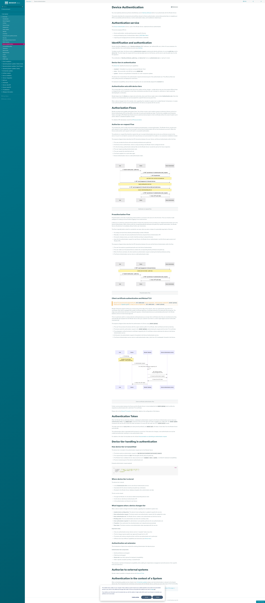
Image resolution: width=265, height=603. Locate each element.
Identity (140, 48)
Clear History (5, 96)
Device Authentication (119, 26)
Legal (152, 589)
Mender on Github (7, 99)
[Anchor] (145, 7)
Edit (245, 1)
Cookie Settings (260, 601)
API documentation (137, 120)
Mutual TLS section (126, 411)
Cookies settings (135, 597)
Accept (146, 597)
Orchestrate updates (142, 582)
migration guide (125, 304)
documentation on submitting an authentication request (153, 436)
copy (175, 467)
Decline (157, 597)
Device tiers (148, 538)
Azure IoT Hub (140, 573)
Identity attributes (146, 13)
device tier (116, 65)
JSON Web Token (143, 35)
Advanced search (6, 9)
